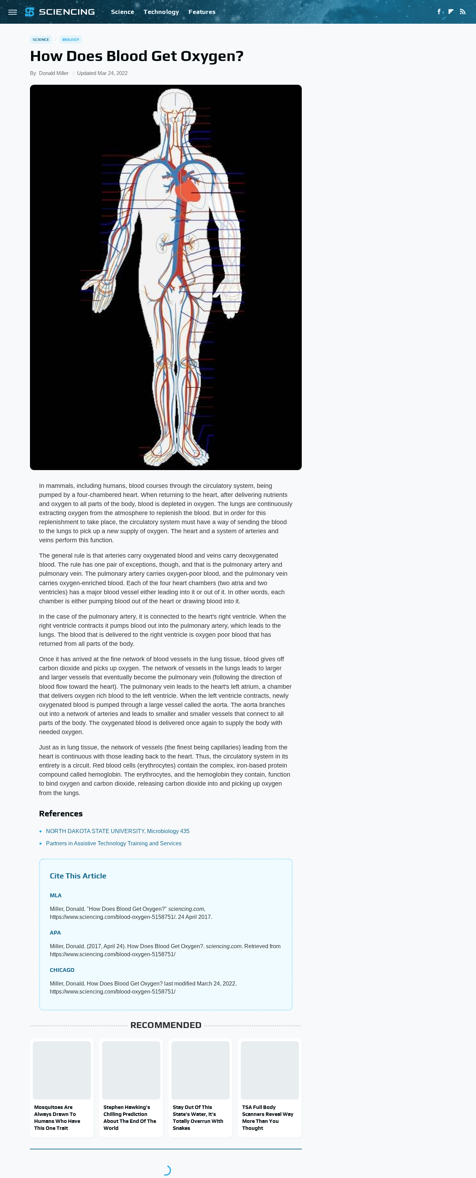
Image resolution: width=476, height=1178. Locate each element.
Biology (70, 39)
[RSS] (463, 12)
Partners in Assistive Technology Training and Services (114, 843)
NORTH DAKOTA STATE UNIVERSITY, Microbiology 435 (118, 831)
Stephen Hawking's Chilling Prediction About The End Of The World (129, 1117)
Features (202, 11)
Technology (161, 11)
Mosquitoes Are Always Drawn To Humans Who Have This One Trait (57, 1117)
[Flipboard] (451, 12)
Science (122, 11)
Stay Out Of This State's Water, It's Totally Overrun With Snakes (198, 1117)
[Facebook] (439, 12)
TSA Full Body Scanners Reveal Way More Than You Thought (267, 1117)
